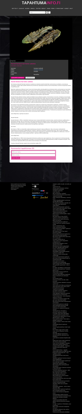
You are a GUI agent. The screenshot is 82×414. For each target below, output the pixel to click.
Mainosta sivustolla (15, 188)
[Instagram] (35, 186)
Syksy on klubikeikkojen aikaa (59, 225)
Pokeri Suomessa (56, 192)
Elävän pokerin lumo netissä (58, 261)
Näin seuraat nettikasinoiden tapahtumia (61, 207)
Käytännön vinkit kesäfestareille (59, 306)
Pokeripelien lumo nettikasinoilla (59, 262)
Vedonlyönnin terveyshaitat (58, 189)
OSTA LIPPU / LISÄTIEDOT (18, 77)
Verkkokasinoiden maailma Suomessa (60, 394)
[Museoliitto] (36, 192)
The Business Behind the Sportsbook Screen (62, 395)
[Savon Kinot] (44, 197)
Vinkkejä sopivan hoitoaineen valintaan (60, 188)
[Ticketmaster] (40, 195)
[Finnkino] (36, 197)
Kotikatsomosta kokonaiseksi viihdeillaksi (61, 412)
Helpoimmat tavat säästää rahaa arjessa (61, 219)
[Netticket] (34, 195)
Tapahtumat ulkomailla (57, 196)
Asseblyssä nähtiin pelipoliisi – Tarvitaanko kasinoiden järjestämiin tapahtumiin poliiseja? (61, 347)
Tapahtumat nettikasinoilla (58, 289)
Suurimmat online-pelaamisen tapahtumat (61, 274)
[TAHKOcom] (42, 190)
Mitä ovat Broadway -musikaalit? (59, 193)
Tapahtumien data (56, 186)
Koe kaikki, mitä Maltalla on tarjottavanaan (61, 267)
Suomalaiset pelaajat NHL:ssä (59, 239)
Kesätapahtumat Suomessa (58, 287)
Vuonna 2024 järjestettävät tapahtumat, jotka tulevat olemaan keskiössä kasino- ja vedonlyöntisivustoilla (61, 258)
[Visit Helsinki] (36, 190)
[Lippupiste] (43, 192)
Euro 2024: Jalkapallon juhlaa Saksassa (60, 247)
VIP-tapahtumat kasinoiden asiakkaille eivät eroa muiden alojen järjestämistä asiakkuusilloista (61, 204)
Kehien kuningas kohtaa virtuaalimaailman (61, 263)
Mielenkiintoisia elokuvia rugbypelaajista (61, 246)
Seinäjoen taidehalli (38, 70)
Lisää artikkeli (13, 189)
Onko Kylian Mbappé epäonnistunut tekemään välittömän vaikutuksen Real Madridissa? (61, 335)
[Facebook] (33, 186)
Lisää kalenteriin (30, 77)
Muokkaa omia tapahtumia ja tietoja (18, 185)
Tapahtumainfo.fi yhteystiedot (17, 186)
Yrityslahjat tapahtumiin (58, 190)
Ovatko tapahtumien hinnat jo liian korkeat (61, 194)
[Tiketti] (47, 192)
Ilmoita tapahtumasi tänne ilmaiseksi (18, 184)
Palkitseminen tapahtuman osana (59, 363)
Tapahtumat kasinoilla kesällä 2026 (60, 399)
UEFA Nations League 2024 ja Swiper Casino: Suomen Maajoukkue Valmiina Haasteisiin (60, 331)
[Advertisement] (41, 173)
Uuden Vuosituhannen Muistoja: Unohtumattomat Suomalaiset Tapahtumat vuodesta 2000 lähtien (62, 228)
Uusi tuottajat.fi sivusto (57, 278)
